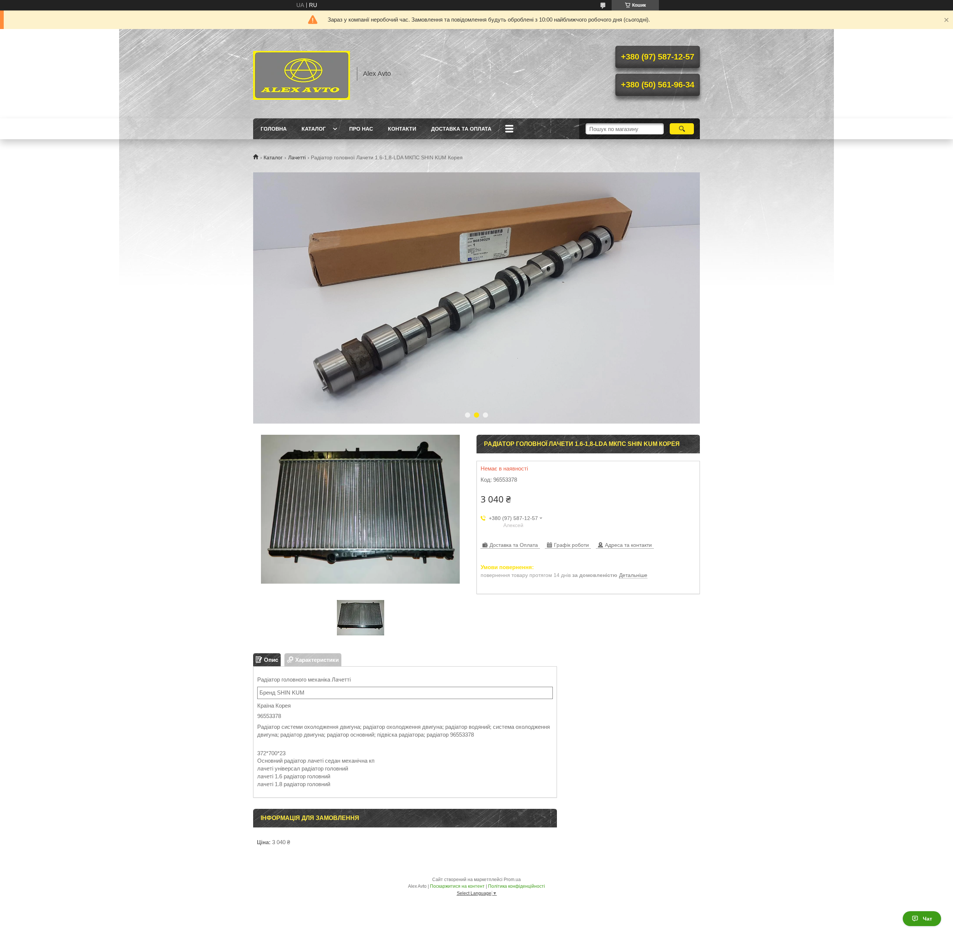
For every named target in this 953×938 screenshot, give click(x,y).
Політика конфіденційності (516, 886)
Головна (274, 129)
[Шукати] (682, 128)
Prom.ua (512, 879)
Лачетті (297, 157)
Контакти (402, 129)
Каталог (314, 129)
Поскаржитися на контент (457, 886)
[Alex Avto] (301, 74)
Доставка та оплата (461, 129)
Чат (927, 919)
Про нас (361, 129)
